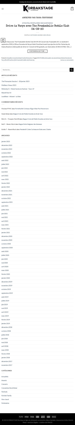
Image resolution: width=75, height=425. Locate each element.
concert (55, 58)
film (6, 60)
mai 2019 (4, 308)
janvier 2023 (5, 141)
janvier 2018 (5, 357)
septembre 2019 (7, 293)
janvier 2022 (5, 187)
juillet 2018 (5, 335)
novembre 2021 (6, 194)
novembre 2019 (6, 285)
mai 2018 (4, 342)
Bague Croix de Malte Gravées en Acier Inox (28, 114)
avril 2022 (4, 176)
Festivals (4, 392)
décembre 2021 (6, 191)
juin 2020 (4, 259)
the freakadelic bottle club (22, 60)
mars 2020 (5, 270)
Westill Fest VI (6, 93)
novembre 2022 (6, 149)
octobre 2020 (6, 244)
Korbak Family (40, 23)
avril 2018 (4, 346)
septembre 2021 (7, 202)
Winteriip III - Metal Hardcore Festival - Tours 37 (17, 89)
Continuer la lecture (37, 51)
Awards (4, 380)
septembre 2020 (7, 247)
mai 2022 (4, 172)
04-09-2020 (41, 58)
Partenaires (49, 23)
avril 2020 (4, 266)
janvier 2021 (5, 232)
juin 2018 (4, 338)
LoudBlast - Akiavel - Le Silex (11, 96)
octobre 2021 (6, 198)
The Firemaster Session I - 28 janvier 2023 (15, 81)
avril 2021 (4, 221)
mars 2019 (5, 316)
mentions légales (33, 422)
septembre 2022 (7, 157)
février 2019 (5, 319)
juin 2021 (4, 213)
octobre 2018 (6, 331)
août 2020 (4, 251)
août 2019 (4, 297)
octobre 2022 (6, 153)
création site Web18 (45, 422)
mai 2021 (4, 217)
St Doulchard (10, 60)
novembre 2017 (6, 365)
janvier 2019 (5, 323)
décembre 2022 (6, 145)
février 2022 (5, 183)
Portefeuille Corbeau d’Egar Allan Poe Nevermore (32, 109)
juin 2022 (4, 168)
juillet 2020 (5, 255)
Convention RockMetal (9, 388)
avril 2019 (4, 312)
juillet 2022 (5, 164)
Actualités (25, 23)
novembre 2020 (6, 240)
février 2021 (5, 229)
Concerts (33, 23)
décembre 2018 (6, 327)
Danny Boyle (61, 58)
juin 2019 (4, 304)
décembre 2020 (6, 236)
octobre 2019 (6, 289)
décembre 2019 (6, 282)
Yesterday (32, 60)
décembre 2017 (6, 361)
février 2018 (5, 354)
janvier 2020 (5, 278)
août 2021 (4, 206)
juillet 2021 (5, 210)
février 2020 (5, 274)
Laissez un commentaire (67, 60)
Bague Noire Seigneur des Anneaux (30, 124)
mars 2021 (5, 225)
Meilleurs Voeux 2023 (8, 85)
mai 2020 (4, 263)
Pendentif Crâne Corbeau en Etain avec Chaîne (35, 129)
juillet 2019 (5, 301)
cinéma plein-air (48, 58)
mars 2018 (5, 350)
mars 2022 (5, 179)
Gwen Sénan (47, 35)
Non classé (5, 399)
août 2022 (4, 160)
